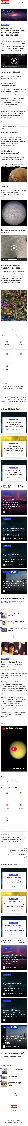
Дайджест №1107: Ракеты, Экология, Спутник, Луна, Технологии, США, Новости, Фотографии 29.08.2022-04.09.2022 (14, 472)
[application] (14, 61)
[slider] (12, 66)
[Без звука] (22, 66)
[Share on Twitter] (7, 781)
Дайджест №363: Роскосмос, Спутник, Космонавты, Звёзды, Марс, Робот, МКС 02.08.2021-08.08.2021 (13, 839)
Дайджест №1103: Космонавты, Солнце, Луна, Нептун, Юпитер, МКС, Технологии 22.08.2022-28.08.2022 (13, 584)
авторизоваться (5, 602)
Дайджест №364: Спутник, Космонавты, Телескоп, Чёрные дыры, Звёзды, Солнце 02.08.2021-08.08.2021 (14, 854)
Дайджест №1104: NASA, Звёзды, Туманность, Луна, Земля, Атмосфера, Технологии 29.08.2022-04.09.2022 (14, 558)
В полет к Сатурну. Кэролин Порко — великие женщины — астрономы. (13, 387)
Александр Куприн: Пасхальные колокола (16, 614)
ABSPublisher (16, 1117)
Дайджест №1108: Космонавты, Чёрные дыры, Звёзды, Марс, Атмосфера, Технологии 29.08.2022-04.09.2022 (14, 448)
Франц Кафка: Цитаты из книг (16, 1069)
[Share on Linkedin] (17, 781)
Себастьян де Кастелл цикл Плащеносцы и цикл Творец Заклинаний (15, 1083)
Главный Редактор (15, 429)
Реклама (17, 1120)
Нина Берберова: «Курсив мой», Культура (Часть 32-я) (16, 622)
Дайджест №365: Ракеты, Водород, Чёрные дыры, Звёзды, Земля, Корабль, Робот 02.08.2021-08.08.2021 (14, 400)
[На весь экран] (25, 66)
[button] (14, 61)
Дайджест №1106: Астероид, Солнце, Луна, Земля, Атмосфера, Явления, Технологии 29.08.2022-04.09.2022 (12, 504)
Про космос (5, 24)
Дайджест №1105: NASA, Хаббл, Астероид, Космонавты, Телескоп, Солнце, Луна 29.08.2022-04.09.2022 (13, 531)
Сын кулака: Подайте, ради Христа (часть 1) (17, 629)
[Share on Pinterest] (12, 781)
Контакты (11, 1120)
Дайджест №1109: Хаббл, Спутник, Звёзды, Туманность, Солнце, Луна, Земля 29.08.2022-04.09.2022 (14, 424)
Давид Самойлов (12, 1076)
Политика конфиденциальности (14, 1122)
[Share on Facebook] (3, 781)
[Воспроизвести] (3, 66)
